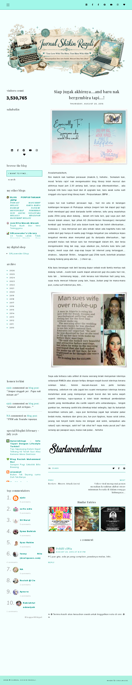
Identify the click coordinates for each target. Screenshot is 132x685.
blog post (34, 399)
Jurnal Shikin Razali (23, 680)
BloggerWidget (33, 617)
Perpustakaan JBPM (97, 194)
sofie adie (26, 508)
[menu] (8, 4)
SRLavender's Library (23, 233)
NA (8, 412)
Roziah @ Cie (27, 580)
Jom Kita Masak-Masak (24, 223)
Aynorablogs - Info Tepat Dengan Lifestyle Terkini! (25, 444)
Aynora (24, 591)
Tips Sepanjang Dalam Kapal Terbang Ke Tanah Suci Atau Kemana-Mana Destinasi (25, 451)
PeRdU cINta (64, 548)
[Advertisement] (86, 651)
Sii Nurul (25, 520)
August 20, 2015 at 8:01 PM (71, 552)
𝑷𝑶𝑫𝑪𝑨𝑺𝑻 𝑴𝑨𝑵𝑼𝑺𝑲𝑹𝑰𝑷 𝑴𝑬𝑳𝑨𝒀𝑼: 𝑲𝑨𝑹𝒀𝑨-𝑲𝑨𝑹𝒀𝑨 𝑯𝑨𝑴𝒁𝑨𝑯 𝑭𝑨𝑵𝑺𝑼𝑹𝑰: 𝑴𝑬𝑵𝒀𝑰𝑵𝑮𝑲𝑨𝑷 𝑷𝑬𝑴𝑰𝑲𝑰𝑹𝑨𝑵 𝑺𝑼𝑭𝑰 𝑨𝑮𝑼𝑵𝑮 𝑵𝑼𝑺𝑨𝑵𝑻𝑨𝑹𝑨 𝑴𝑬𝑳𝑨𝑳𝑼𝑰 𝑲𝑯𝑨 (25, 210)
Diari (55, 468)
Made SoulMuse (117, 680)
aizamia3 (15, 472)
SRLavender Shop (19, 253)
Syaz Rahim (27, 542)
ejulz (9, 399)
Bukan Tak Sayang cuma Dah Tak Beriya (25, 475)
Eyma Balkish (28, 531)
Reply (51, 562)
